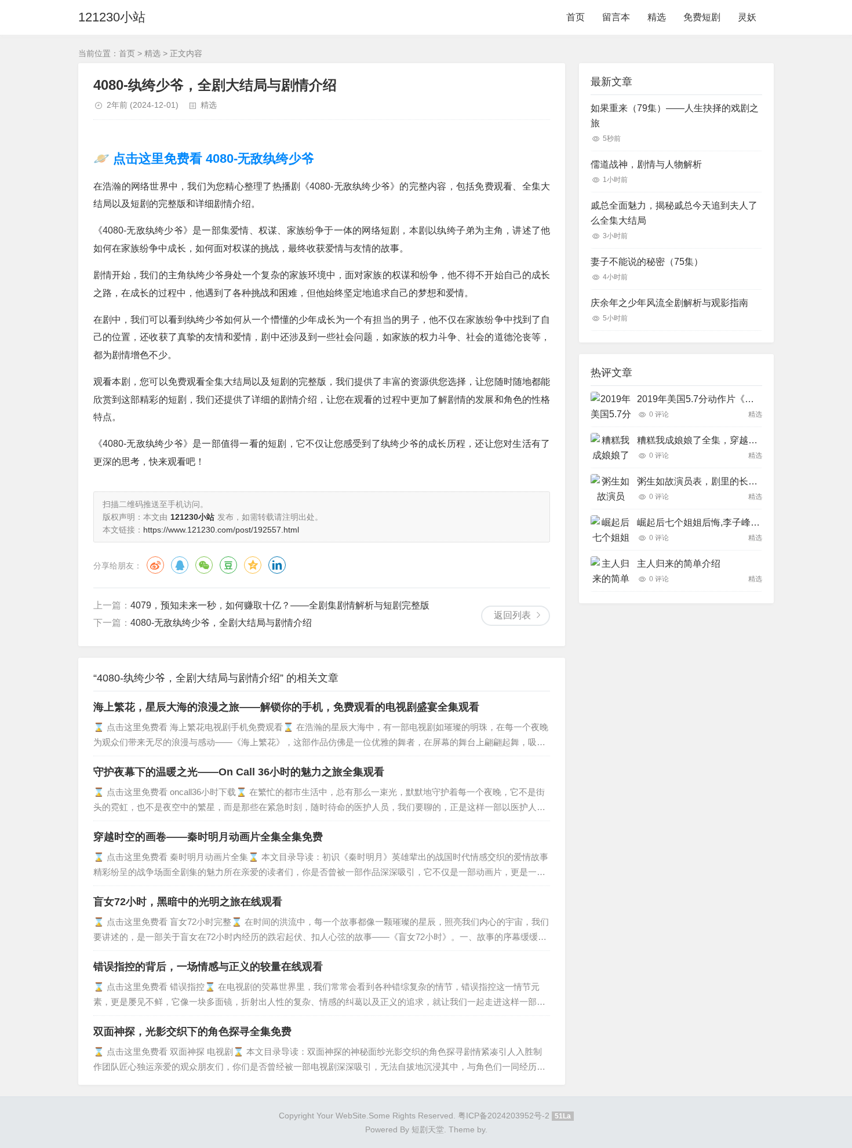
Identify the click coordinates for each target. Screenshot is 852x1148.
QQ (179, 565)
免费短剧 (701, 17)
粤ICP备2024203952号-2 (503, 1115)
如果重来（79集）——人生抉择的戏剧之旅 (675, 115)
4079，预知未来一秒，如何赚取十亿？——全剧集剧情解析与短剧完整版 (279, 605)
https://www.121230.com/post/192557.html (221, 529)
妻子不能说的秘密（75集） (647, 262)
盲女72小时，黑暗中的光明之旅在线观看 (187, 902)
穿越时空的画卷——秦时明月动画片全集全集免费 (208, 837)
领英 (277, 565)
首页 (575, 17)
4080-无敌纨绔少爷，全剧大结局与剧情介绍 (221, 623)
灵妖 (747, 17)
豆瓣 (228, 565)
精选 (656, 17)
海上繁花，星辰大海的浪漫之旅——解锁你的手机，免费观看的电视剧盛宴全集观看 (286, 707)
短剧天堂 (428, 1129)
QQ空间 (252, 565)
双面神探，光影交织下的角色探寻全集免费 (192, 1031)
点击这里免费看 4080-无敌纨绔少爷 (212, 158)
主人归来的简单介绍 (678, 563)
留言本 (616, 17)
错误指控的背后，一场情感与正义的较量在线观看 (208, 966)
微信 (204, 565)
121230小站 (111, 17)
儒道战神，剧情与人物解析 (646, 164)
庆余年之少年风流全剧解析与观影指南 (669, 303)
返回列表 (512, 615)
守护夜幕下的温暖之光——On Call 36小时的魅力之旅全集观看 (238, 772)
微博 (155, 565)
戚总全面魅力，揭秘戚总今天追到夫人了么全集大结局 (674, 213)
